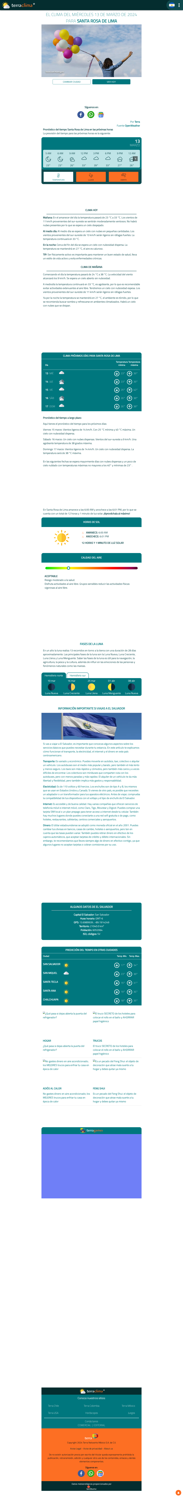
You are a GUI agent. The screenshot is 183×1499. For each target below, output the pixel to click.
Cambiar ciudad (71, 81)
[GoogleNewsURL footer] (100, 1473)
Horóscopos (91, 1413)
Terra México (128, 1406)
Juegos (131, 1413)
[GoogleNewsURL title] (101, 114)
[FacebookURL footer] (81, 1473)
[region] (91, 95)
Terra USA (53, 1413)
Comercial (84, 1425)
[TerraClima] (172, 5)
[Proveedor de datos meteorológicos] (91, 1488)
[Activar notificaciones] (178, 1493)
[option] (58, 177)
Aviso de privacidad (92, 1448)
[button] (179, 5)
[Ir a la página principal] (18, 5)
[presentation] (135, 158)
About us (108, 1448)
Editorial (99, 1425)
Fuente (128, 126)
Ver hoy (111, 81)
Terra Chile (53, 1406)
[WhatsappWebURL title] (91, 114)
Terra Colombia (91, 1406)
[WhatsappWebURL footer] (91, 1473)
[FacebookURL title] (80, 114)
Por (135, 122)
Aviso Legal (75, 1448)
